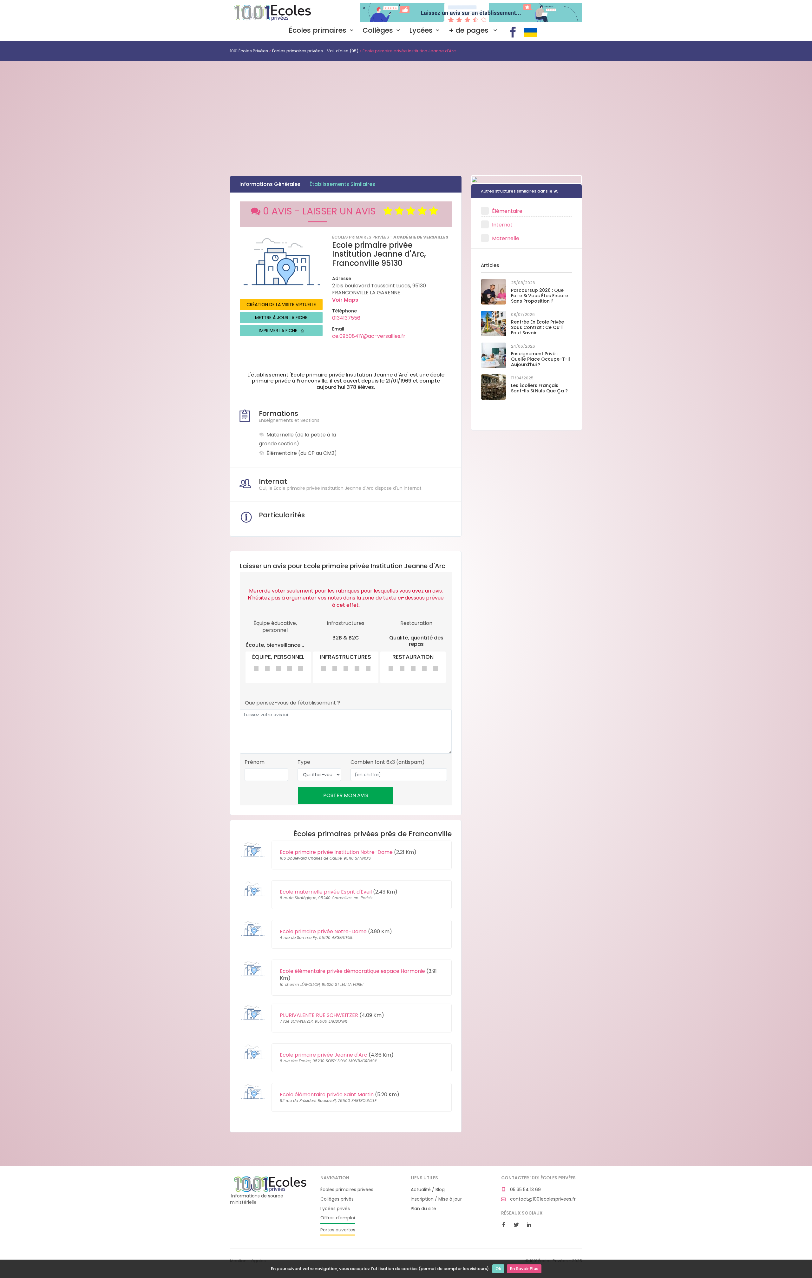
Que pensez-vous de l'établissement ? (292, 702)
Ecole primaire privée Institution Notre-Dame (336, 852)
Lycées (421, 30)
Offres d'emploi (337, 1218)
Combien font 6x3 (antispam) (387, 762)
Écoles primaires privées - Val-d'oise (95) (315, 51)
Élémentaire (507, 211)
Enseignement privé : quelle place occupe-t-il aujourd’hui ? (540, 359)
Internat (502, 224)
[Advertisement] (406, 108)
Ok (498, 1269)
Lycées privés (335, 1209)
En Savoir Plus (524, 1269)
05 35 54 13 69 (525, 1190)
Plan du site (423, 1209)
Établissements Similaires (342, 184)
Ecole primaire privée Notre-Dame (323, 931)
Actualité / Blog (428, 1190)
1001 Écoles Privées (270, 12)
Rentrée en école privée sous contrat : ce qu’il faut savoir (537, 327)
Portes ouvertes (337, 1230)
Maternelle (505, 238)
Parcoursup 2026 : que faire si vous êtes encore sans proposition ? (539, 295)
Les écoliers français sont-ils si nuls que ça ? (539, 388)
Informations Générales (269, 184)
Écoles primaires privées (346, 1190)
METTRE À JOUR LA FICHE (281, 317)
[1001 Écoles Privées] (270, 1184)
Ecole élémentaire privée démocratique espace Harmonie (352, 971)
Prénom (255, 762)
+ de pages (469, 30)
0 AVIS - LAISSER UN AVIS (323, 211)
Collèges (378, 30)
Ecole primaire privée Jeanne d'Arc (323, 1054)
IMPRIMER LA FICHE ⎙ (281, 330)
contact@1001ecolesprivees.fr (542, 1199)
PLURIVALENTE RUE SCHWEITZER (319, 1015)
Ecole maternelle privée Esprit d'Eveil (326, 891)
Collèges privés (337, 1199)
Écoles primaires (317, 30)
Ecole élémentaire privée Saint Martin (327, 1094)
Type (304, 762)
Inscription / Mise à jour (436, 1199)
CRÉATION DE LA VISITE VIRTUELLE (281, 304)
